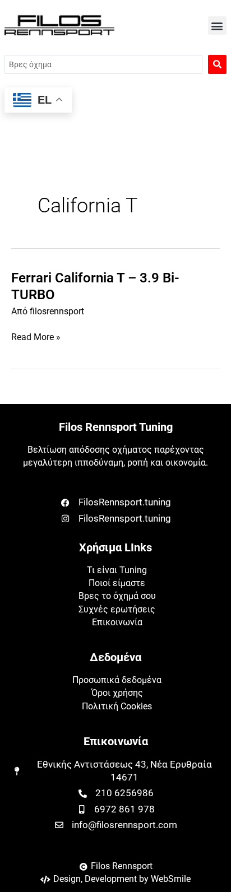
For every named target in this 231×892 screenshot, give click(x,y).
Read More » (36, 337)
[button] (217, 25)
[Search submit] (217, 64)
